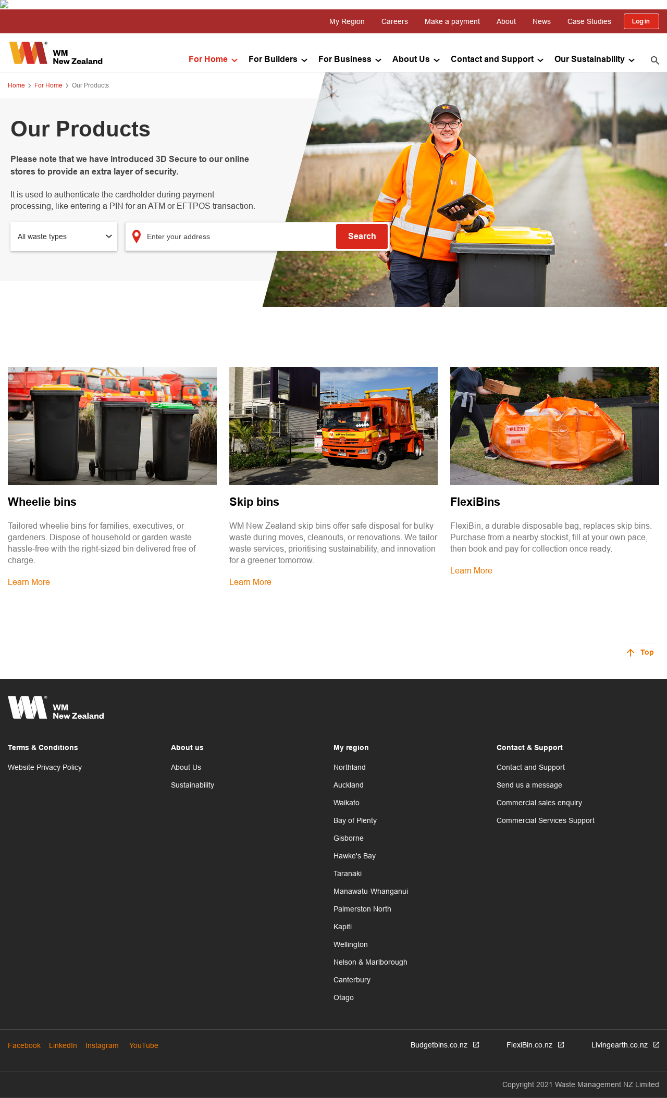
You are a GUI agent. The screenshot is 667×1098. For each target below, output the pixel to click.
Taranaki (348, 873)
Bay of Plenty (355, 820)
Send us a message (529, 785)
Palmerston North (362, 909)
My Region (347, 21)
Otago (344, 997)
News (542, 21)
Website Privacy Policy (45, 767)
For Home (208, 60)
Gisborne (349, 838)
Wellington (351, 944)
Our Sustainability (589, 60)
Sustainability (192, 785)
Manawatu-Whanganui (371, 891)
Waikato (347, 802)
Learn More (29, 582)
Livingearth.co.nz (619, 1045)
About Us (411, 60)
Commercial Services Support (546, 820)
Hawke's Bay (355, 856)
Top (647, 653)
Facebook (24, 1045)
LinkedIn (63, 1045)
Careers (394, 21)
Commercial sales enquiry (539, 802)
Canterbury (352, 980)
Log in (641, 21)
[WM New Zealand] (56, 53)
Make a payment (452, 21)
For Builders (273, 60)
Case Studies (589, 21)
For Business (345, 60)
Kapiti (343, 926)
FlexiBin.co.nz (529, 1045)
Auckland (349, 785)
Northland (350, 767)
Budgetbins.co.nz (439, 1045)
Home (16, 85)
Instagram (102, 1045)
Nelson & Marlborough (370, 962)
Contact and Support (492, 60)
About (506, 21)
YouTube (143, 1045)
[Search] (655, 60)
